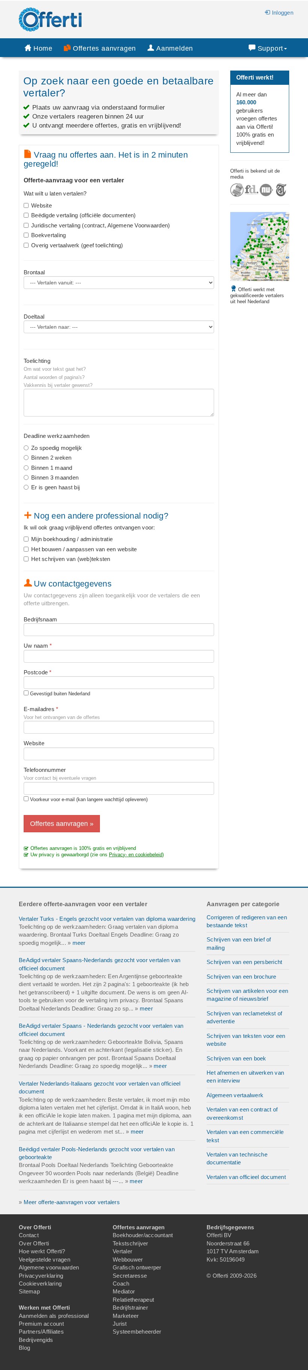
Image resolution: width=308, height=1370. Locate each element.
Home (43, 48)
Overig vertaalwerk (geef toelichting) (77, 245)
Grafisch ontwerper (137, 1267)
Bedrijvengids (36, 1340)
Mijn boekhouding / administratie (72, 539)
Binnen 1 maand (51, 468)
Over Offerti (34, 1243)
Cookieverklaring (40, 1283)
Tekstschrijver (130, 1243)
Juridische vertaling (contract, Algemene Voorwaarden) (100, 225)
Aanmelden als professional (54, 1316)
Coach (121, 1283)
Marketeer (126, 1316)
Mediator (124, 1291)
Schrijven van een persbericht (244, 962)
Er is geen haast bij (55, 487)
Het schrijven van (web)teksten (70, 559)
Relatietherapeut (133, 1299)
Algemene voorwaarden (49, 1267)
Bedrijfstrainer (130, 1307)
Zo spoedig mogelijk (56, 448)
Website (41, 205)
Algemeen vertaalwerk (235, 1095)
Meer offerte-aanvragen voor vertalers (72, 1202)
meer (79, 943)
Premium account (41, 1323)
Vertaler (122, 1251)
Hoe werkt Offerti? (42, 1251)
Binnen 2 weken (51, 457)
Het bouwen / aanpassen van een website (84, 549)
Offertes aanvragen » (62, 823)
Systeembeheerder (137, 1331)
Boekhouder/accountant (143, 1235)
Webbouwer (128, 1259)
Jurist (120, 1323)
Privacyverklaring (41, 1275)
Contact (29, 1235)
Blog (24, 1347)
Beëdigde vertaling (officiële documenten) (83, 215)
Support (271, 48)
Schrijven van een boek (236, 1058)
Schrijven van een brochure (241, 976)
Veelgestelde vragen (44, 1259)
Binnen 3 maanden (55, 477)
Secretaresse (130, 1275)
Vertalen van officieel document (246, 1177)
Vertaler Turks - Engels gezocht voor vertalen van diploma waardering (107, 919)
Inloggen (282, 12)
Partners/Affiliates (41, 1331)
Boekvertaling (48, 235)
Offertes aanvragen (104, 48)
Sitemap (29, 1291)
